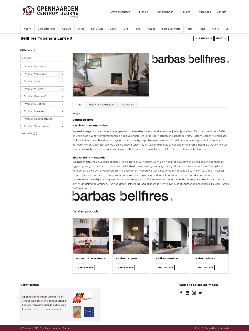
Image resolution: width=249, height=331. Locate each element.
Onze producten (120, 11)
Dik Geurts (97, 28)
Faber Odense (205, 258)
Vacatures (205, 11)
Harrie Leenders (171, 28)
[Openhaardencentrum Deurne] (50, 11)
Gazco (151, 28)
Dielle (81, 28)
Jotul (202, 28)
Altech (27, 28)
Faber (138, 28)
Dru (126, 28)
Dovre (113, 28)
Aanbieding (29, 133)
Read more (85, 267)
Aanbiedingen (165, 11)
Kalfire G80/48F (127, 258)
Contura (66, 28)
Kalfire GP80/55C (167, 258)
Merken (143, 11)
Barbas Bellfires (46, 28)
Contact (221, 11)
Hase (190, 28)
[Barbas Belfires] (190, 58)
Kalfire (215, 28)
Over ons (185, 11)
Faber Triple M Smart (90, 258)
